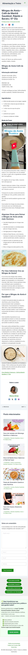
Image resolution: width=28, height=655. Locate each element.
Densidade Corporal (14, 584)
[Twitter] (6, 24)
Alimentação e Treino (11, 3)
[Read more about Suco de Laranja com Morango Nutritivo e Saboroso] (13, 425)
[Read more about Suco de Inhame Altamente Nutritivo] (13, 498)
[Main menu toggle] (24, 3)
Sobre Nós (14, 647)
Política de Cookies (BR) (14, 645)
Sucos (21, 438)
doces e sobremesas (15, 462)
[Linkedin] (13, 24)
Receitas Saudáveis (15, 438)
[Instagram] (18, 399)
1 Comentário (6, 438)
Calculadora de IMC (14, 580)
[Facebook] (2, 24)
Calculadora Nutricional (14, 588)
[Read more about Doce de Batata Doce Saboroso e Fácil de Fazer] (13, 449)
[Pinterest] (9, 24)
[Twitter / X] (12, 399)
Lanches (13, 487)
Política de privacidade (14, 643)
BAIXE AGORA (14, 632)
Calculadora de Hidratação (14, 592)
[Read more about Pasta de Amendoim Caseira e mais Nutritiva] (13, 474)
